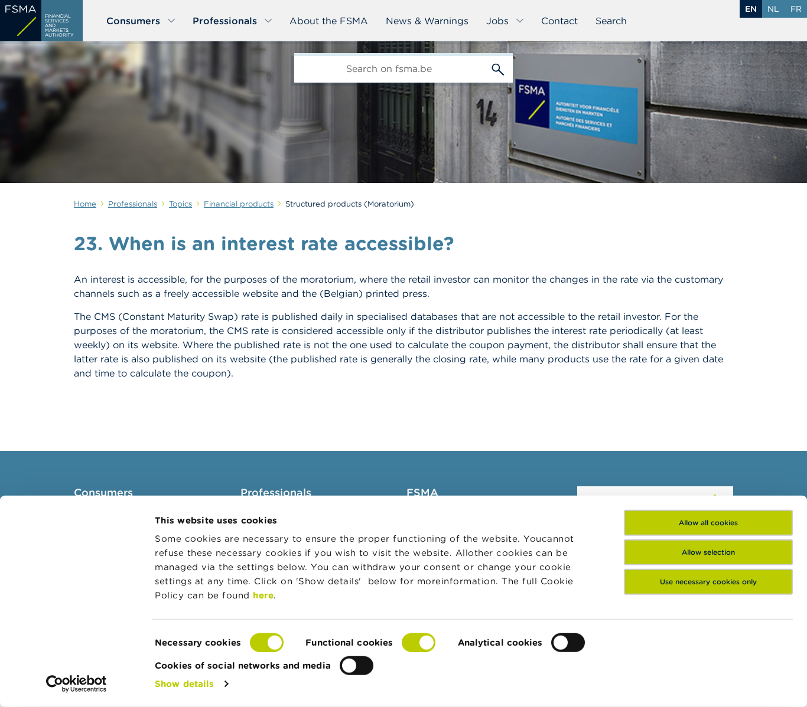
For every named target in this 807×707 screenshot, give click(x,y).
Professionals (225, 21)
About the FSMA (328, 21)
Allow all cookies (708, 522)
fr (796, 9)
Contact (559, 21)
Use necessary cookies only (708, 581)
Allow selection (708, 552)
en (751, 9)
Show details (184, 683)
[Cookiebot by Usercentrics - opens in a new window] (76, 684)
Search (611, 21)
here (263, 595)
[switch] (418, 642)
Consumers (133, 21)
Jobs (497, 21)
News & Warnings (427, 21)
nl (773, 9)
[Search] (498, 68)
